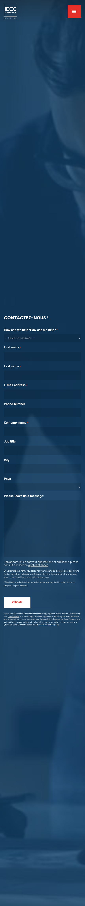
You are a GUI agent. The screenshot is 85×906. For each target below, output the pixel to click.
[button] (74, 11)
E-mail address (15, 385)
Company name (16, 423)
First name (12, 347)
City (6, 460)
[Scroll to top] (80, 892)
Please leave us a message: (24, 496)
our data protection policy (48, 625)
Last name (12, 366)
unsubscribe (13, 616)
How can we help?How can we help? (31, 330)
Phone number (14, 404)
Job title (10, 441)
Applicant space (38, 565)
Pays (7, 479)
